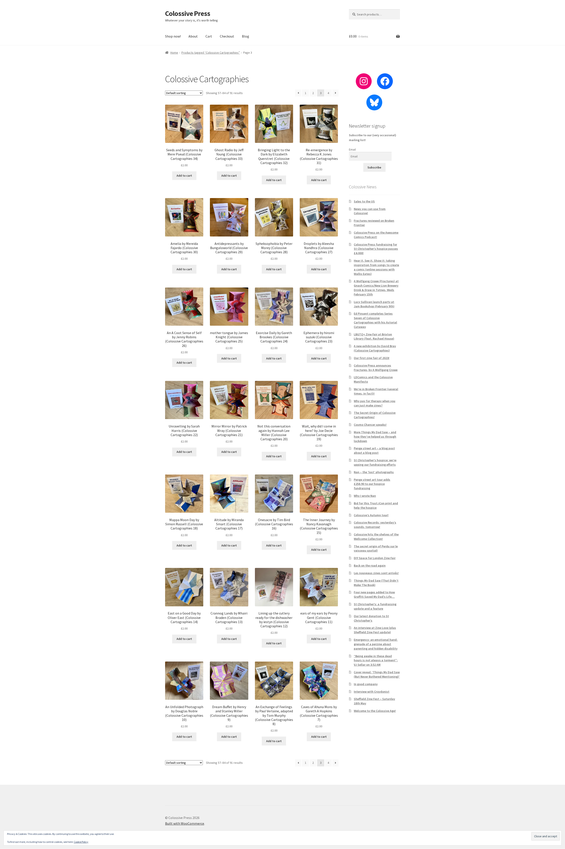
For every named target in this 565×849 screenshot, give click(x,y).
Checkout (227, 36)
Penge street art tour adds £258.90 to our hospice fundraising (372, 484)
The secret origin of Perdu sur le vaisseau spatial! (376, 548)
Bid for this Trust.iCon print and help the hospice (376, 505)
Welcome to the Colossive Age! (375, 711)
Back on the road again (370, 565)
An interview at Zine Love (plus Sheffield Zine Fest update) (375, 630)
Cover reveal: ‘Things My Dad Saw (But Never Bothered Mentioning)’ (377, 674)
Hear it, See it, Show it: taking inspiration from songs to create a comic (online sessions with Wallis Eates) (376, 267)
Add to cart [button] (184, 176)
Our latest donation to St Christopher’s (371, 618)
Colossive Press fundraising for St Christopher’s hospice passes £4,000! (376, 248)
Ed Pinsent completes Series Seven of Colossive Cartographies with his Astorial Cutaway (375, 320)
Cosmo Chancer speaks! (370, 425)
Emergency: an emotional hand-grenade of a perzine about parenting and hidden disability (376, 644)
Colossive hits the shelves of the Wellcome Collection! (376, 536)
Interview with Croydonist (371, 692)
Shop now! (173, 36)
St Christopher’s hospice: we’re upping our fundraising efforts (375, 462)
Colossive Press (187, 13)
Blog (245, 36)
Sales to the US (364, 201)
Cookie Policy (81, 841)
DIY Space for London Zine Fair (375, 558)
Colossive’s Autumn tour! (371, 515)
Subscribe (374, 167)
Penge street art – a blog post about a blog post (374, 450)
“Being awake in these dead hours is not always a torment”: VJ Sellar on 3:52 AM (376, 660)
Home (174, 53)
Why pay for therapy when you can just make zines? (374, 403)
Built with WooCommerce (184, 823)
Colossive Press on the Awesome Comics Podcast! (376, 235)
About (193, 36)
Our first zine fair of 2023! (371, 358)
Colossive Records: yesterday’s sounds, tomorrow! (375, 524)
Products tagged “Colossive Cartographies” (210, 53)
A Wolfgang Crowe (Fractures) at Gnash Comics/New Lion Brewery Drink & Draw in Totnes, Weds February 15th (376, 287)
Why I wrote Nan (365, 496)
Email (352, 149)
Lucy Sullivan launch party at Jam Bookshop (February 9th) (374, 304)
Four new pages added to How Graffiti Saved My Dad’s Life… (374, 594)
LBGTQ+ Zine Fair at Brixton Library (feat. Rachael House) (374, 336)
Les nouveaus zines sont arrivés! (376, 573)
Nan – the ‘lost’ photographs (374, 472)
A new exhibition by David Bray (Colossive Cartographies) (375, 348)
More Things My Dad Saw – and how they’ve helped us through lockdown (375, 436)
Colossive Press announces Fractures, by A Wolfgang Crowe (375, 367)
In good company (366, 684)
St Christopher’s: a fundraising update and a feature (375, 606)
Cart (208, 36)
